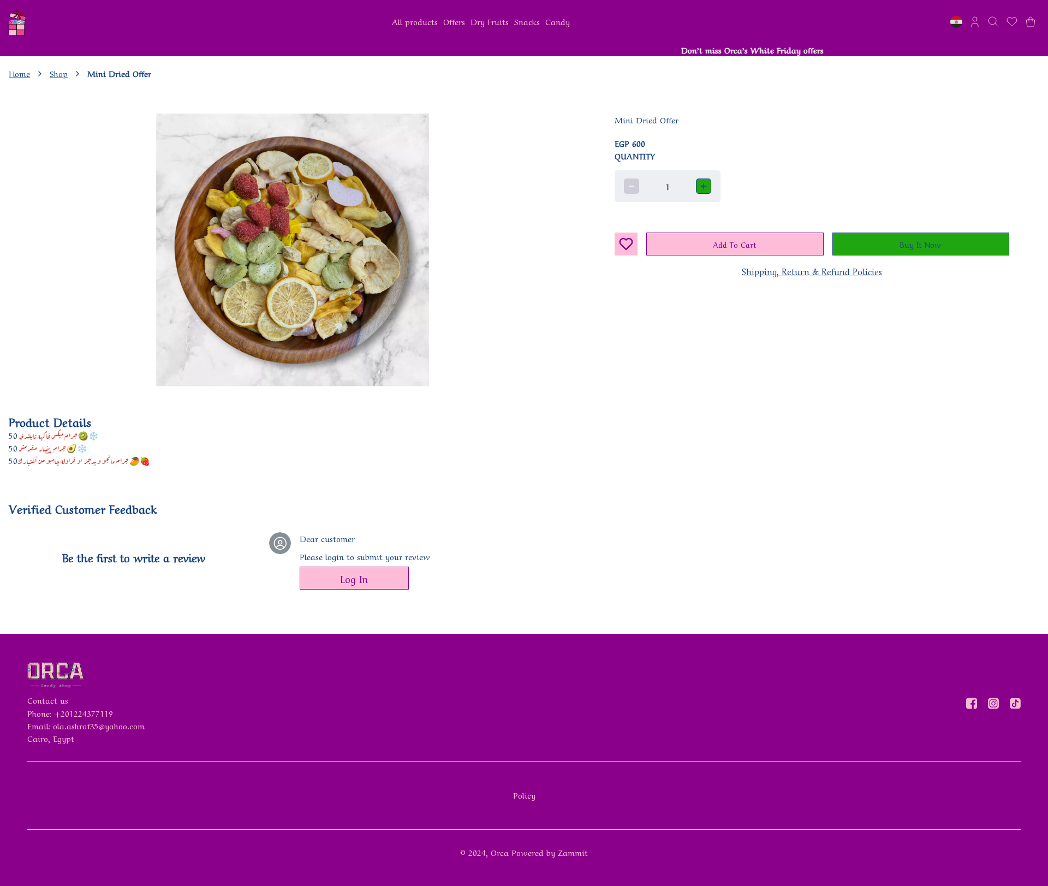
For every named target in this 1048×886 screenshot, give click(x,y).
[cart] (1030, 22)
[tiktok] (1015, 703)
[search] (993, 22)
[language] (956, 22)
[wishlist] (1012, 22)
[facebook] (971, 703)
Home (19, 73)
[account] (975, 22)
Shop (59, 73)
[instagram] (993, 703)
